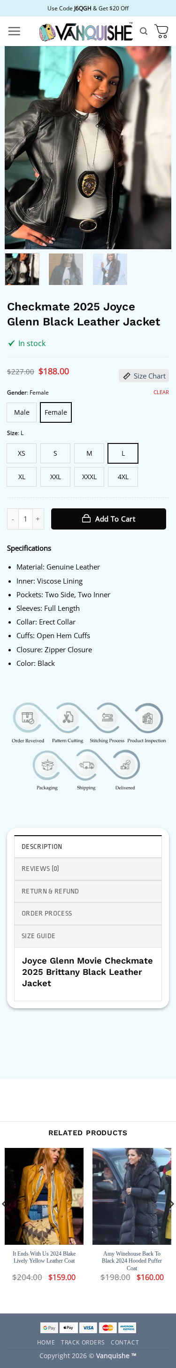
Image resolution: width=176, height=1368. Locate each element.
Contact (125, 1342)
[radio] (21, 412)
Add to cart (115, 518)
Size (12, 433)
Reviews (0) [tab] (41, 869)
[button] (14, 31)
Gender (17, 392)
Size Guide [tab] (38, 936)
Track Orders (83, 1342)
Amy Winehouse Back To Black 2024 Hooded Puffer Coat (132, 1261)
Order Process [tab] (47, 913)
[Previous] (19, 147)
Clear (161, 392)
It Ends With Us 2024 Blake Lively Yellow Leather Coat (44, 1257)
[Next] (156, 147)
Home (46, 1342)
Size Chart (150, 375)
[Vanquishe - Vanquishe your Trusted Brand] (86, 31)
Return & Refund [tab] (50, 891)
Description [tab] (42, 847)
